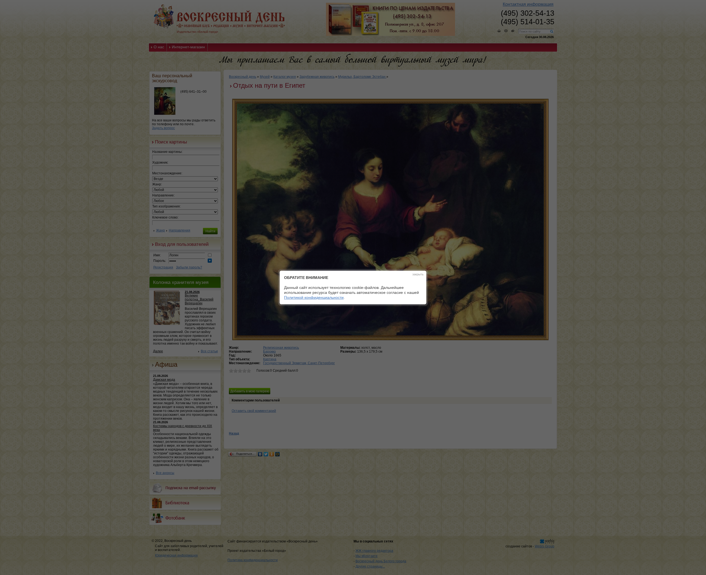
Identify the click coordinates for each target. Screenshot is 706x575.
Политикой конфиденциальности (314, 297)
